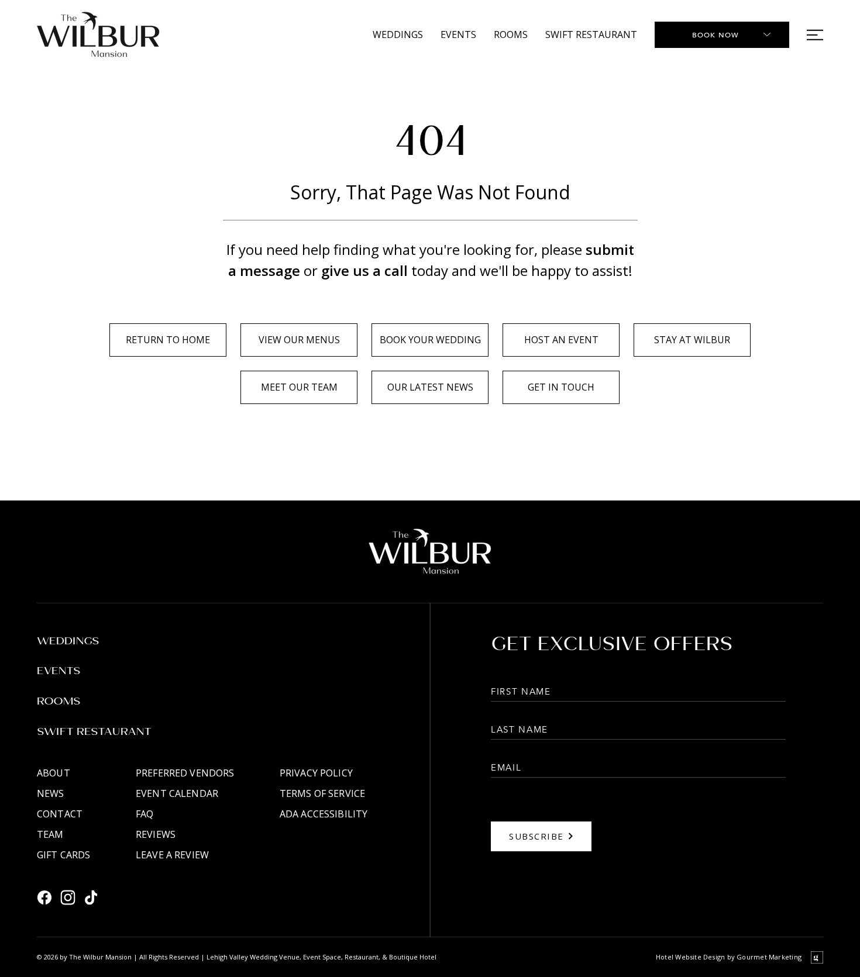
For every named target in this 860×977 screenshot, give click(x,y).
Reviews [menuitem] (156, 834)
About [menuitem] (53, 773)
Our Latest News (430, 387)
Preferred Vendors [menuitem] (185, 773)
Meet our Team (299, 387)
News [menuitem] (50, 793)
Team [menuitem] (50, 834)
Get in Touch (561, 387)
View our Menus (299, 339)
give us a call (364, 270)
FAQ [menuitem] (144, 813)
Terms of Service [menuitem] (322, 793)
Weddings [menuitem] (398, 34)
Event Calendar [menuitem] (177, 793)
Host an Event (561, 339)
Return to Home (168, 339)
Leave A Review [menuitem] (172, 854)
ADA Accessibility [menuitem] (323, 813)
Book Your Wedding (430, 339)
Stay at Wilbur (692, 339)
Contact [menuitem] (59, 813)
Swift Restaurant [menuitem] (591, 34)
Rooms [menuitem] (511, 34)
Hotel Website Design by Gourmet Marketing (728, 956)
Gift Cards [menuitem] (63, 854)
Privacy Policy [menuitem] (316, 773)
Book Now (715, 34)
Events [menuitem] (458, 34)
